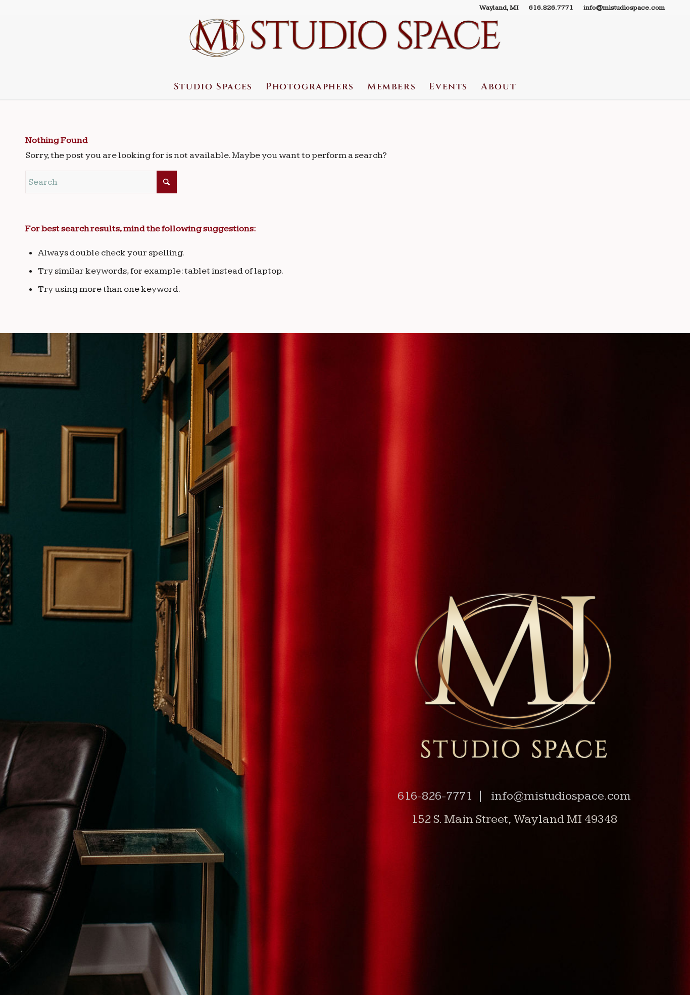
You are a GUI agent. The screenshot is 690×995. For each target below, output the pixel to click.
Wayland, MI (499, 8)
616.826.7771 (551, 8)
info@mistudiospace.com (624, 8)
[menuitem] (499, 7)
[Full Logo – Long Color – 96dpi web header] (345, 44)
